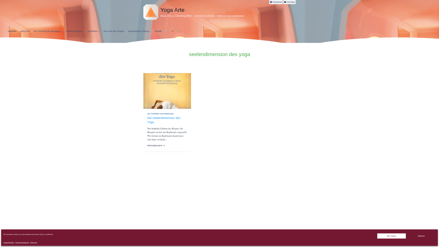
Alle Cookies (391, 236)
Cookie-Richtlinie (8, 242)
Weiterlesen (156, 145)
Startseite (12, 31)
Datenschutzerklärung (22, 242)
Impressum (33, 242)
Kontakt (158, 31)
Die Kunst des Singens (114, 31)
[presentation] (167, 91)
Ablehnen (421, 236)
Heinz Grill (25, 31)
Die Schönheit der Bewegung (160, 114)
